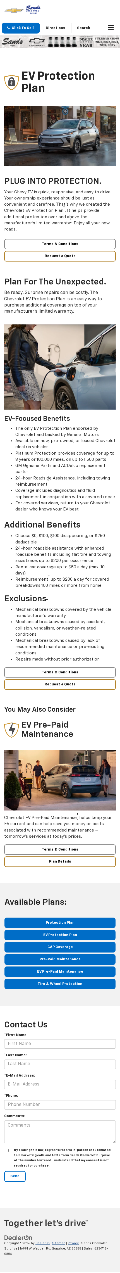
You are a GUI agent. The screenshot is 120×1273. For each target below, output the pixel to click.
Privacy (73, 1243)
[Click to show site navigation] (111, 28)
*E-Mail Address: (19, 1075)
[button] (21, 28)
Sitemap (58, 1243)
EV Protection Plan (60, 935)
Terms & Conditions (60, 244)
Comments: (14, 1116)
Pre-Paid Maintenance (60, 959)
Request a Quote (60, 256)
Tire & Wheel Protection (60, 984)
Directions (55, 28)
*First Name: (16, 1035)
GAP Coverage (60, 947)
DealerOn (42, 1243)
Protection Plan (60, 923)
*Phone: (11, 1096)
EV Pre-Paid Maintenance (60, 971)
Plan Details (60, 861)
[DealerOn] (18, 1238)
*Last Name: (15, 1055)
